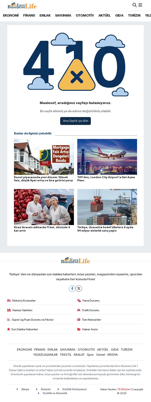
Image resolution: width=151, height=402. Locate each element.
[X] (79, 288)
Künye (25, 389)
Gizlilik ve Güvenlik (54, 393)
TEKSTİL (65, 354)
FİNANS (29, 15)
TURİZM (134, 15)
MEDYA (112, 354)
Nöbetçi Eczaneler (24, 300)
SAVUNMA (63, 15)
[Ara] (135, 5)
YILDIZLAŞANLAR (45, 354)
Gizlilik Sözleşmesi (74, 389)
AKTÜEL (104, 15)
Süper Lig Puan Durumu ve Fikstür (33, 319)
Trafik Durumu (90, 310)
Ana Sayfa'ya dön (75, 121)
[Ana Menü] (140, 5)
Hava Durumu (91, 300)
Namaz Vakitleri (22, 310)
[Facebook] (72, 288)
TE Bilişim (123, 389)
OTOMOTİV (85, 15)
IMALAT (79, 354)
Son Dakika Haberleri (24, 329)
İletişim (45, 389)
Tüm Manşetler (91, 319)
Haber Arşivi (90, 329)
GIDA (119, 15)
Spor (90, 354)
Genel (100, 354)
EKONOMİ (11, 15)
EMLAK (45, 15)
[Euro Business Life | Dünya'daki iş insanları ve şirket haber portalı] (22, 5)
